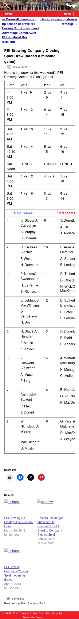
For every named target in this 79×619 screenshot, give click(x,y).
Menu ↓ (68, 14)
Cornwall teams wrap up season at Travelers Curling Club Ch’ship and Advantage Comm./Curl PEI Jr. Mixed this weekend (20, 30)
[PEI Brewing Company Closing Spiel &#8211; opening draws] (18, 556)
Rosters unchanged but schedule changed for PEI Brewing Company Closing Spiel (50, 526)
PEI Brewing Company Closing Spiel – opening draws (16, 573)
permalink (18, 599)
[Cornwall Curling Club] (39, 5)
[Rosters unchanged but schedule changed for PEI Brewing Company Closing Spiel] (52, 507)
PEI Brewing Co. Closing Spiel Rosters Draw (18, 522)
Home (8, 13)
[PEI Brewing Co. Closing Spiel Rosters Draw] (18, 507)
